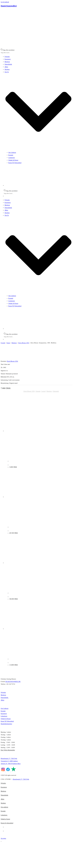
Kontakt (10, 155)
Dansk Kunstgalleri (9, 6)
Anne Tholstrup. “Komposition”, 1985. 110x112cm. (25, 662)
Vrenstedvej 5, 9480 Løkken (9, 761)
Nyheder (7, 56)
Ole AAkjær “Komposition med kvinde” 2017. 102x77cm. (27, 531)
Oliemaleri (56, 391)
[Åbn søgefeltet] (2, 48)
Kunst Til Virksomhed (14, 162)
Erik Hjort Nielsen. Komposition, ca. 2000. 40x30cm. (25, 465)
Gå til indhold (5, 2)
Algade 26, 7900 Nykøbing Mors (11, 763)
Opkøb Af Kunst (13, 160)
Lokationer (11, 157)
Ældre (6, 67)
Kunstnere (8, 59)
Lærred (43, 391)
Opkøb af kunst (5, 819)
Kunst (8, 343)
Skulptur (7, 69)
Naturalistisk (8, 64)
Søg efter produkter (9, 50)
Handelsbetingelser (6, 724)
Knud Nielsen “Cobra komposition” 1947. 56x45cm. (25, 596)
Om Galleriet (12, 152)
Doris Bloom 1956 (23, 343)
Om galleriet (4, 807)
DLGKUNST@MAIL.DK (13, 681)
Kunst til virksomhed (7, 823)
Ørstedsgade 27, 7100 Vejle (9, 758)
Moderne (7, 61)
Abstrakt (37, 391)
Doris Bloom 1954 (12, 361)
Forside (3, 343)
